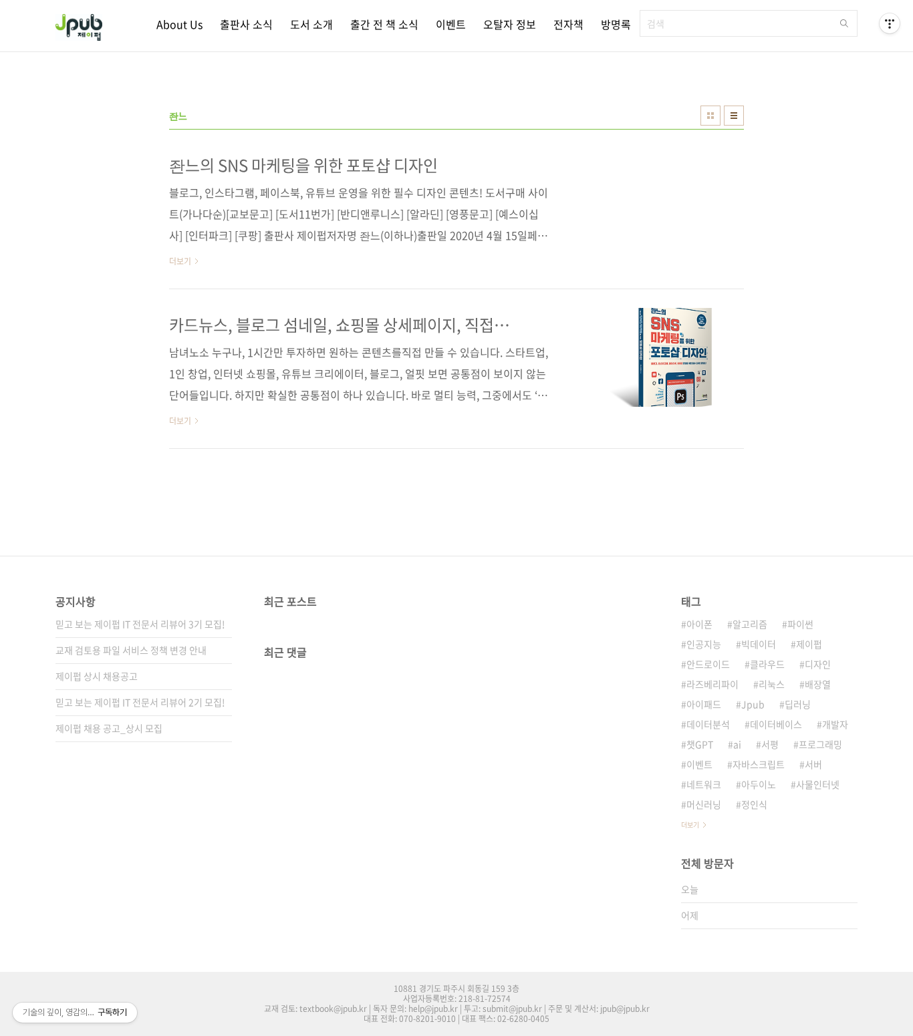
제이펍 (809, 644)
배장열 (818, 684)
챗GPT (699, 744)
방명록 (616, 24)
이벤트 (451, 24)
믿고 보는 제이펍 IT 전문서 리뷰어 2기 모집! (140, 702)
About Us (179, 24)
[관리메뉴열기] (890, 23)
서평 (770, 744)
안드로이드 (708, 664)
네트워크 (703, 784)
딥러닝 (798, 704)
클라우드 (767, 664)
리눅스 (772, 684)
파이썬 (800, 624)
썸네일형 (710, 116)
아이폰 (699, 624)
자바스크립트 (759, 764)
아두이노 (758, 784)
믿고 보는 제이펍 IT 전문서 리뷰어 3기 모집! (140, 624)
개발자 (835, 724)
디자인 (818, 664)
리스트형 (734, 116)
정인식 (754, 804)
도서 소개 (311, 24)
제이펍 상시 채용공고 (96, 676)
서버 (813, 764)
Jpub (753, 704)
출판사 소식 (246, 24)
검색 (844, 23)
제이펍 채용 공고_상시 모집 (108, 728)
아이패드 (703, 704)
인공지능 (703, 644)
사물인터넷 (817, 784)
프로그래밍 (820, 744)
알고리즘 (750, 624)
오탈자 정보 (509, 24)
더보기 (690, 825)
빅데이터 (758, 644)
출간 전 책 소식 (384, 24)
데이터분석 (708, 724)
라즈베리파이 (712, 684)
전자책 (568, 24)
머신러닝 (703, 804)
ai (737, 744)
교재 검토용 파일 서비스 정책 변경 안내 (131, 650)
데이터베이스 (776, 724)
